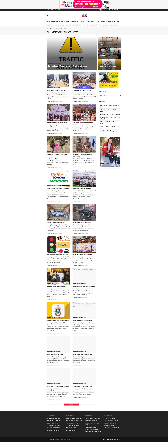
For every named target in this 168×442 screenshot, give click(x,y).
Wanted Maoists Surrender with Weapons (57, 122)
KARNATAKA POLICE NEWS (53, 421)
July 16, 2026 (102, 46)
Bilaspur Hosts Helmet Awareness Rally (82, 254)
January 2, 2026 (58, 299)
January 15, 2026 (58, 233)
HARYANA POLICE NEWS (91, 421)
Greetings (104, 25)
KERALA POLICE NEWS (52, 423)
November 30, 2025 (59, 399)
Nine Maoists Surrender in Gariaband (82, 188)
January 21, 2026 (58, 201)
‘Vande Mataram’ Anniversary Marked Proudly (58, 188)
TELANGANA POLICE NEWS (53, 430)
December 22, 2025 (84, 333)
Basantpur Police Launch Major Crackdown (83, 386)
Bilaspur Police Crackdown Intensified (56, 90)
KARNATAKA (50, 25)
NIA (99, 25)
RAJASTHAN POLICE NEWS (72, 425)
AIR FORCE (75, 25)
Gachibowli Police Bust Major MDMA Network (110, 106)
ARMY (80, 25)
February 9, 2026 (103, 68)
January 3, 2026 (84, 265)
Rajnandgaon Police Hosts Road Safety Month (84, 286)
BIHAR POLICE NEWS (109, 418)
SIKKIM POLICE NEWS (109, 425)
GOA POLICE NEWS (71, 428)
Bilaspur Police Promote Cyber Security (82, 354)
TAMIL (48, 9)
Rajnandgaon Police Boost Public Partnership (58, 320)
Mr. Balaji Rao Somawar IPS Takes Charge (57, 154)
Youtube (108, 22)
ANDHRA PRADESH (59, 25)
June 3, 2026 (102, 57)
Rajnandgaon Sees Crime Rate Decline (56, 286)
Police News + (91, 22)
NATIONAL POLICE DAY (58, 9)
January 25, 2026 (58, 167)
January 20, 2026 (84, 201)
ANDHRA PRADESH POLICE (53, 418)
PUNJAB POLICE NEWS (91, 427)
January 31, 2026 (58, 133)
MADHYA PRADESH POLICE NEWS (74, 421)
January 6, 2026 (58, 265)
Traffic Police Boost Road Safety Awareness (57, 254)
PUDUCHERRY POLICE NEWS (54, 425)
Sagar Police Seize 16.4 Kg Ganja (109, 131)
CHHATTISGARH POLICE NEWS (60, 28)
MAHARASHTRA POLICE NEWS (73, 423)
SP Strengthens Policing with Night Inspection (58, 386)
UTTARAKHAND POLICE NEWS (92, 429)
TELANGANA (68, 25)
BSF (85, 25)
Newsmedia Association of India (56, 439)
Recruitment (101, 22)
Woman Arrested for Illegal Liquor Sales (109, 127)
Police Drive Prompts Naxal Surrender (56, 222)
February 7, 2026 (58, 101)
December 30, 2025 (58, 333)
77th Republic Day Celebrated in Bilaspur (83, 122)
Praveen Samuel (52, 68)
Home (48, 22)
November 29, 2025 (84, 397)
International (65, 22)
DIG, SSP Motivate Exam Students (108, 66)
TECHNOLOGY (113, 25)
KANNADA (51, 9)
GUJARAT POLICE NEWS (72, 430)
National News (75, 22)
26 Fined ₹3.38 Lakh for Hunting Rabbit (108, 122)
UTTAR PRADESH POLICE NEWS (93, 432)
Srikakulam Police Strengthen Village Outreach (110, 118)
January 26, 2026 (84, 133)
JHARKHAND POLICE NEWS (111, 421)
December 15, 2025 (58, 365)
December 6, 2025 (84, 365)
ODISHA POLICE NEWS (110, 423)
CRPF (91, 25)
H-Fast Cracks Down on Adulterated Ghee (110, 110)
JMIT (69, 439)
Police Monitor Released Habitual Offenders (108, 54)
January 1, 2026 (84, 297)
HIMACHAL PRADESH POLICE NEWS (92, 424)
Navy (95, 25)
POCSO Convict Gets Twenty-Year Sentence (108, 43)
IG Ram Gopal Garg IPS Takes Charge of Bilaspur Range (82, 155)
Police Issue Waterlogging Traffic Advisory (67, 66)
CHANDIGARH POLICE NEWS (92, 418)
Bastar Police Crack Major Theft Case (82, 90)
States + (83, 22)
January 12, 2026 (84, 233)
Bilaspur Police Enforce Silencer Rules (82, 222)
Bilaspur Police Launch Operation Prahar (82, 320)
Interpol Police (55, 22)
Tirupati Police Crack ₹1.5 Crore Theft (110, 114)
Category (52, 28)
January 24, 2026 (84, 166)
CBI (88, 25)
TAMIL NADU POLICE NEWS (53, 428)
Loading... (71, 404)
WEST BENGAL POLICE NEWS (111, 428)
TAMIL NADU (115, 22)
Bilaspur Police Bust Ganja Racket (55, 354)
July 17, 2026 (59, 68)
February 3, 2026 (84, 101)
